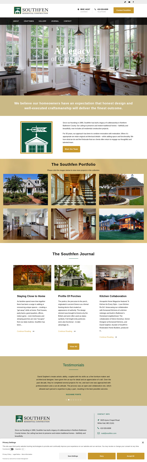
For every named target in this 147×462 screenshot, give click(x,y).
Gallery (42, 21)
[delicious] (125, 2)
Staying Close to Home (31, 296)
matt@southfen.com (108, 433)
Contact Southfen (123, 10)
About (16, 21)
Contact (68, 21)
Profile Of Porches (69, 296)
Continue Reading (24, 331)
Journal (55, 21)
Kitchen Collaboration (113, 296)
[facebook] (133, 2)
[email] (129, 2)
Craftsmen (29, 21)
